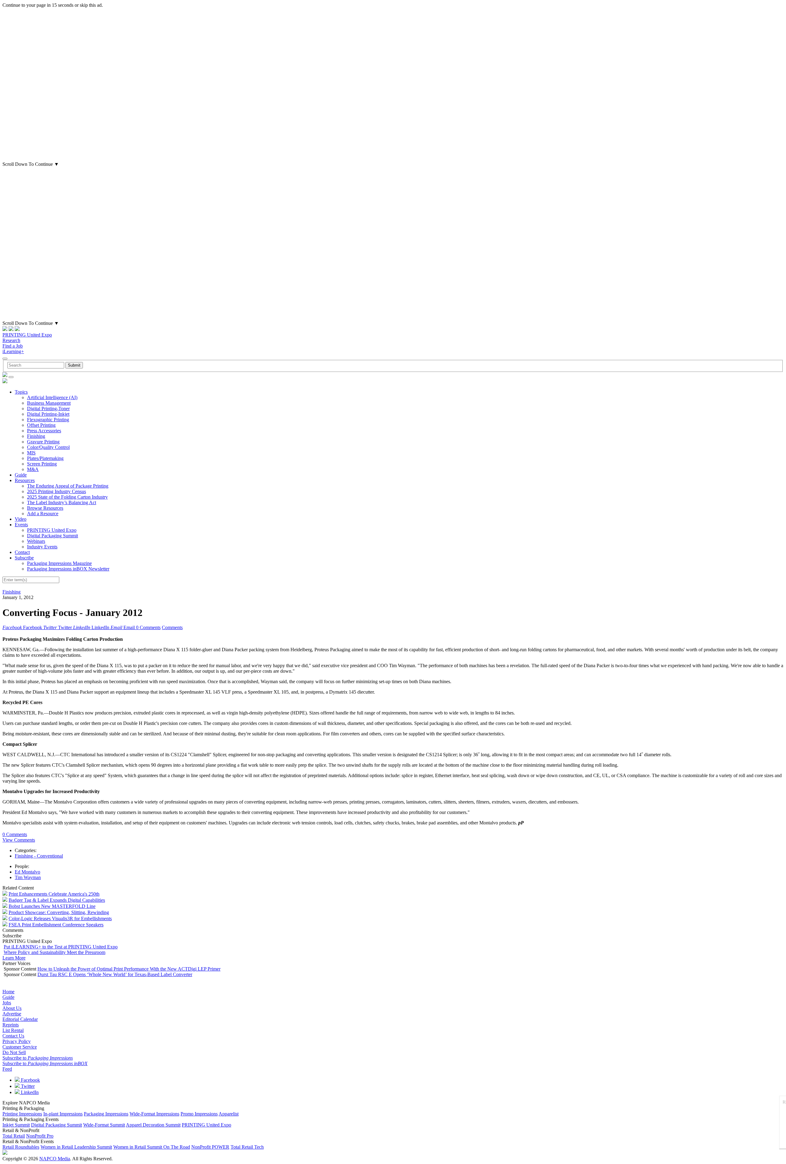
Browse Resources (45, 508)
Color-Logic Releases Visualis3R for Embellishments (60, 918)
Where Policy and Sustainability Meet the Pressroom (54, 952)
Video (20, 519)
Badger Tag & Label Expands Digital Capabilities (57, 900)
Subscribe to (37, 1058)
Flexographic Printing (48, 419)
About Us (11, 1008)
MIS (31, 452)
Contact (22, 552)
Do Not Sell (14, 1052)
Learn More (13, 957)
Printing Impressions (22, 1113)
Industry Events (42, 546)
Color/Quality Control (48, 447)
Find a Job (12, 345)
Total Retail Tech (247, 1147)
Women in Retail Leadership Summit (76, 1147)
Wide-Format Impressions (154, 1113)
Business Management (49, 403)
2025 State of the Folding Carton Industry (67, 497)
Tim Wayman (28, 877)
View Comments (18, 840)
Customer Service (19, 1046)
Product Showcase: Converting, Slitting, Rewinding (59, 912)
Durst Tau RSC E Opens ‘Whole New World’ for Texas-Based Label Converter (114, 974)
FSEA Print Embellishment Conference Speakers (56, 924)
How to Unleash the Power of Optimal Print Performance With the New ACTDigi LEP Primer (128, 968)
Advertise (11, 1013)
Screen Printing (42, 463)
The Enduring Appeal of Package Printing (67, 486)
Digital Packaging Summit (52, 535)
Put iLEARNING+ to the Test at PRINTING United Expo (61, 946)
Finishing (36, 436)
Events (21, 524)
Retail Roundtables (20, 1147)
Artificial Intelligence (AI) (52, 397)
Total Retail (13, 1136)
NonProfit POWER (210, 1147)
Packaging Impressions (106, 1113)
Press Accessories (44, 430)
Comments (172, 627)
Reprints (10, 1024)
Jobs (6, 1002)
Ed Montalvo (27, 871)
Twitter (27, 1086)
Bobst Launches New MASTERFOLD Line (52, 906)
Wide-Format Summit (104, 1124)
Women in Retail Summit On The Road (151, 1147)
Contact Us (13, 1035)
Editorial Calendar (20, 1019)
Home (8, 991)
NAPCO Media (54, 1158)
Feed (7, 1069)
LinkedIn (29, 1092)
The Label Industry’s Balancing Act (61, 502)
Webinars (36, 541)
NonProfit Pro (39, 1136)
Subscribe (24, 557)
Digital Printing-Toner (48, 408)
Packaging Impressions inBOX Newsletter (68, 568)
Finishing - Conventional (39, 855)
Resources (25, 480)
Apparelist (229, 1113)
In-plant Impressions (63, 1113)
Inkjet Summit (16, 1124)
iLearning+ (13, 351)
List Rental (13, 1030)
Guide (21, 474)
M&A (33, 469)
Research (11, 340)
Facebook (30, 1080)
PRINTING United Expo (27, 334)
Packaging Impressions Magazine (59, 563)
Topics (21, 392)
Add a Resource (42, 513)
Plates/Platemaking (45, 458)
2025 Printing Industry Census (56, 491)
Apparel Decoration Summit (153, 1124)
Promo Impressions (199, 1113)
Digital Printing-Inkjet (48, 414)
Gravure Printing (43, 441)
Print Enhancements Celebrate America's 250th (54, 894)
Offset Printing (41, 425)
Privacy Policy (16, 1041)
